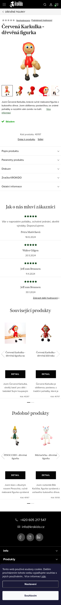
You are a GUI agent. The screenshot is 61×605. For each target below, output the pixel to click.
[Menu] (4, 4)
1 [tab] (28, 402)
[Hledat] (45, 4)
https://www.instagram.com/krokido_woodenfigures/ (30, 537)
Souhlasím (30, 595)
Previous (3, 354)
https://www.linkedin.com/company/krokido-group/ (39, 537)
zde (43, 576)
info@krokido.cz (33, 527)
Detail (15, 374)
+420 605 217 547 (33, 520)
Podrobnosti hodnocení (41, 20)
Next (58, 354)
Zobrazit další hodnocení (45, 298)
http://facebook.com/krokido (21, 537)
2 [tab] (32, 402)
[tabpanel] (15, 358)
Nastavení (30, 584)
